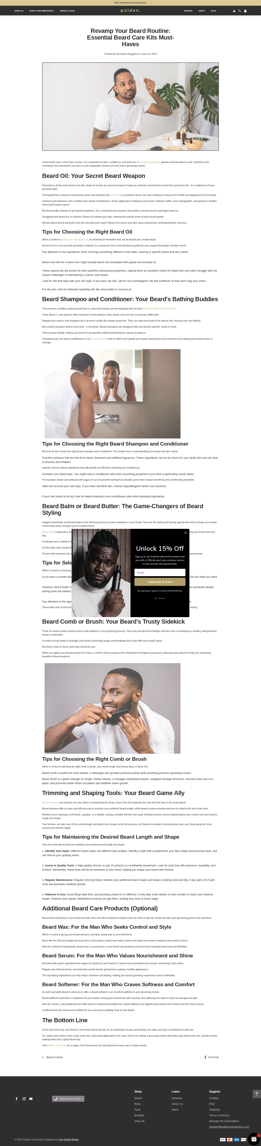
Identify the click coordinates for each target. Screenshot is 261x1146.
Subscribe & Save (160, 582)
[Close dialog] (185, 532)
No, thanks (160, 598)
